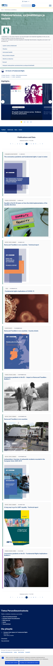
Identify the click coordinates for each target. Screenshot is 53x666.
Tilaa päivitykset (6, 624)
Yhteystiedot (4, 638)
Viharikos (5, 49)
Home (2, 9)
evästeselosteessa (19, 659)
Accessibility (27, 652)
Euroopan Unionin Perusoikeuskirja (11, 618)
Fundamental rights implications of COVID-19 (19, 291)
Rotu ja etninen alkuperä (8, 55)
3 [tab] (27, 122)
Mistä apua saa (6, 620)
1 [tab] (21, 122)
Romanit (5, 62)
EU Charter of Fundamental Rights (15, 71)
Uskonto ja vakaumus (8, 58)
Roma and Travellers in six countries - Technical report (21, 245)
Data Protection (21, 652)
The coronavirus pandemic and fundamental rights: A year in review (25, 157)
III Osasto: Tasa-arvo (5, 75)
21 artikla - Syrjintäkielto (16, 77)
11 (35, 143)
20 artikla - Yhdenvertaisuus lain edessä (19, 75)
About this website (4, 652)
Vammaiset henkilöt (7, 52)
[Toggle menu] (50, 5)
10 (33, 143)
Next (50, 102)
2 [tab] (24, 122)
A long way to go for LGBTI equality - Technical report (21, 507)
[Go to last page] (42, 144)
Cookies (15, 652)
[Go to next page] (40, 144)
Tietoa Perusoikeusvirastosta (9, 616)
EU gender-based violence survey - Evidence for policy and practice (26, 113)
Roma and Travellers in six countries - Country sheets (21, 331)
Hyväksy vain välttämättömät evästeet (29, 662)
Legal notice (10, 652)
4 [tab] (31, 122)
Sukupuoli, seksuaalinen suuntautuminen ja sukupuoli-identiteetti (18, 65)
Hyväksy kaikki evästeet (12, 662)
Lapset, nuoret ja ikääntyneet (10, 45)
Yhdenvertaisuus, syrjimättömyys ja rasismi (13, 9)
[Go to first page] (11, 144)
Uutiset (4, 622)
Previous (3, 102)
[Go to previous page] (13, 144)
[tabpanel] (26, 102)
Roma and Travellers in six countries (15, 419)
